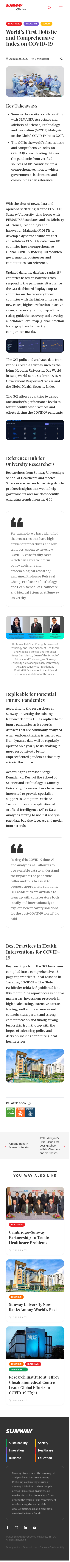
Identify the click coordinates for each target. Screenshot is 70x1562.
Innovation (31, 24)
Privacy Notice (13, 1547)
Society (46, 24)
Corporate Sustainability (52, 1547)
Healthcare (14, 24)
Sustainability (18, 1369)
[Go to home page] (16, 8)
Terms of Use (30, 1547)
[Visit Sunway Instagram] (16, 1527)
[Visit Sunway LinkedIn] (25, 1527)
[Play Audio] (65, 1552)
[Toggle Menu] (60, 7)
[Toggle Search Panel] (49, 7)
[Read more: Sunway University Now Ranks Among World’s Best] (35, 1275)
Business (15, 1458)
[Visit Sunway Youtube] (34, 1527)
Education (16, 1297)
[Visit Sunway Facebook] (7, 1527)
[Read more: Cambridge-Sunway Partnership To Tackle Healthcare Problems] (35, 1203)
